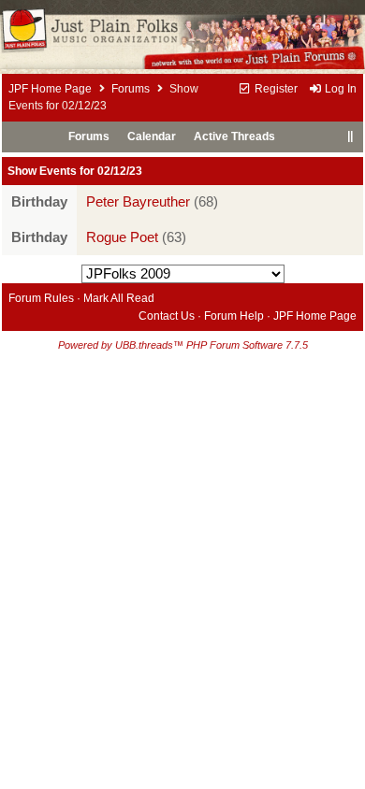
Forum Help (234, 316)
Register (275, 88)
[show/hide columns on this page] (349, 136)
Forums (130, 88)
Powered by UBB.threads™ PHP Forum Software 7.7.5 (183, 345)
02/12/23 (119, 171)
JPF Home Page (50, 88)
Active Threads (234, 136)
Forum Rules (41, 298)
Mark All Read (118, 298)
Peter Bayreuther (138, 201)
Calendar (151, 136)
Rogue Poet (122, 237)
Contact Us (167, 316)
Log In (339, 88)
